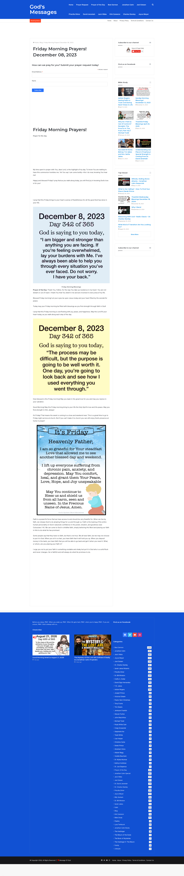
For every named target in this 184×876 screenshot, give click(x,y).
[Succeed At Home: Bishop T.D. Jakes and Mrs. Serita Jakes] (126, 143)
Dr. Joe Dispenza (120, 766)
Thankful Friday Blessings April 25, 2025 (143, 124)
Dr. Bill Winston (120, 675)
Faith (116, 807)
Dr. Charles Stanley (121, 665)
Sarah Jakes (119, 804)
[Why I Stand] (124, 210)
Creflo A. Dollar (120, 679)
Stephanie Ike (119, 731)
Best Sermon (113, 5)
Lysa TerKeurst (120, 824)
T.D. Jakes (118, 686)
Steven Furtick (120, 714)
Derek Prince (119, 745)
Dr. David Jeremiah (121, 783)
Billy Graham (119, 797)
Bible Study (118, 817)
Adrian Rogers (120, 689)
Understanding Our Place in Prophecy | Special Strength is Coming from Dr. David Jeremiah (143, 154)
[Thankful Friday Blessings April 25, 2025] (143, 115)
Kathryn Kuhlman (120, 763)
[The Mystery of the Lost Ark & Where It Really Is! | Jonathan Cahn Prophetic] (92, 645)
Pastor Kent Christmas (122, 700)
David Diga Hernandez (122, 682)
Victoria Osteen (120, 696)
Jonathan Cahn (128, 5)
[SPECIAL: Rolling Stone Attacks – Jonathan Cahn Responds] (124, 182)
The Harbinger (120, 831)
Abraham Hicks (120, 749)
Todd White (119, 735)
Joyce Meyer (144, 14)
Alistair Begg (119, 752)
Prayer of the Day (98, 5)
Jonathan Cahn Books (122, 828)
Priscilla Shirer (74, 14)
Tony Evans (119, 703)
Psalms (117, 821)
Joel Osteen (141, 5)
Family (117, 845)
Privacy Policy (124, 20)
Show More (134, 234)
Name (34, 81)
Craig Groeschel (120, 728)
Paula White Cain (120, 724)
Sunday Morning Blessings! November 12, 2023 (143, 100)
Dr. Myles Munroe (121, 759)
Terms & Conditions (137, 20)
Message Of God (65, 860)
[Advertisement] (92, 29)
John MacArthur (120, 717)
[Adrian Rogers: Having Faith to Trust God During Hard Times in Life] (126, 91)
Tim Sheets (118, 707)
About (116, 20)
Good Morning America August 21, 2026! (48, 657)
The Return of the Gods (123, 835)
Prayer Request (82, 5)
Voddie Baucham (120, 756)
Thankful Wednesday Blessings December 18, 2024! (141, 199)
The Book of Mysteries (123, 838)
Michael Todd (119, 721)
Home (71, 5)
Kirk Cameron (115, 14)
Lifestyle (117, 849)
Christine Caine (120, 742)
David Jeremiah (89, 14)
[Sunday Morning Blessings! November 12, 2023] (143, 91)
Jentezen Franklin (121, 710)
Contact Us (149, 20)
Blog (41, 42)
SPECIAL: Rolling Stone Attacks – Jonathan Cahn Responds (140, 181)
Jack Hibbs (102, 14)
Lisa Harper (119, 738)
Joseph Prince (120, 693)
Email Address (37, 72)
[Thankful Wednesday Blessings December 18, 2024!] (124, 200)
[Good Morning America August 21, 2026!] (50, 645)
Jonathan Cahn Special (122, 773)
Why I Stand (136, 207)
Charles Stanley (129, 14)
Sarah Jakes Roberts (122, 668)
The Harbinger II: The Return (124, 842)
